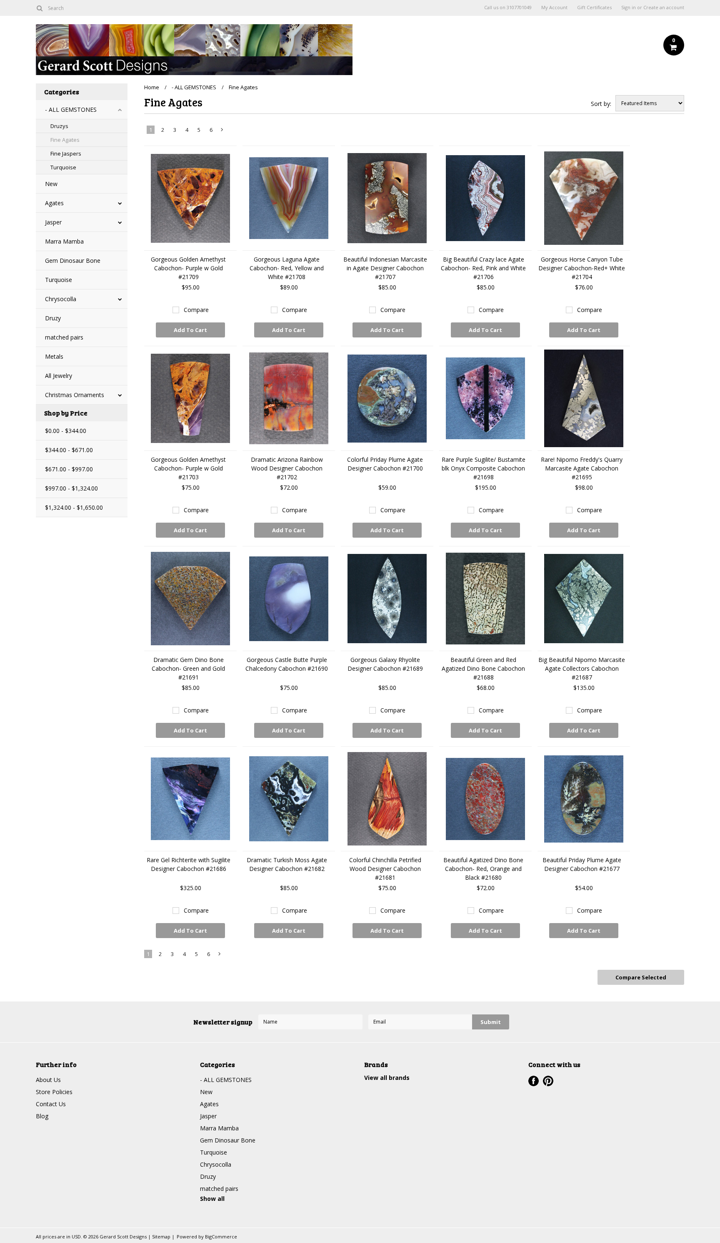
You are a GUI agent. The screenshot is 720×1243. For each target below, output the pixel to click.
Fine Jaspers (65, 153)
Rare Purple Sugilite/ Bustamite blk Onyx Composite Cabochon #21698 (483, 468)
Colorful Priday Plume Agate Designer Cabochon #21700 (385, 463)
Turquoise (63, 167)
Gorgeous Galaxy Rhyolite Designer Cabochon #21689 (385, 664)
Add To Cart (190, 330)
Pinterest (548, 1081)
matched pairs (64, 337)
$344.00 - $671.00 (69, 450)
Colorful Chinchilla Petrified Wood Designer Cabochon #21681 (385, 868)
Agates (54, 203)
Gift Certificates (594, 7)
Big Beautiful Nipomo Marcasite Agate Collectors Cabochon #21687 (581, 668)
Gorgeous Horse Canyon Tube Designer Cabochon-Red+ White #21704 (581, 268)
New (51, 184)
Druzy (53, 318)
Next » (222, 131)
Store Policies (54, 1092)
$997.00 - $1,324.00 (71, 488)
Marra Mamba (64, 241)
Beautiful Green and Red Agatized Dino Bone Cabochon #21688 (483, 668)
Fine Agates (65, 139)
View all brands (387, 1078)
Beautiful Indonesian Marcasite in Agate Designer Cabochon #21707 (385, 268)
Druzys (59, 126)
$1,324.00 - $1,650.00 (74, 507)
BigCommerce (221, 1236)
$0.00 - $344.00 (65, 431)
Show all (212, 1199)
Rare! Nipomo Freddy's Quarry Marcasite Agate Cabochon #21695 (581, 468)
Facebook (533, 1081)
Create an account (663, 7)
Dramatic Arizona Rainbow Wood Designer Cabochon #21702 (287, 468)
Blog (42, 1116)
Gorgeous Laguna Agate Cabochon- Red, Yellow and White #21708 (287, 268)
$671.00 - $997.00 (69, 469)
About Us (48, 1080)
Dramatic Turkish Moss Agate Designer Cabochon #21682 (287, 864)
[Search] (39, 8)
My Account (554, 7)
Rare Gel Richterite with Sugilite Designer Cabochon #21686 (188, 864)
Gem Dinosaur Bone (72, 260)
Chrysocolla (60, 299)
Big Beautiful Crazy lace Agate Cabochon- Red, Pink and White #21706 (483, 268)
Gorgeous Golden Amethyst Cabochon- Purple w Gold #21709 (188, 268)
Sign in (628, 7)
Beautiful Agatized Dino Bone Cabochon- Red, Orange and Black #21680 (483, 868)
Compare (196, 310)
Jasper (53, 222)
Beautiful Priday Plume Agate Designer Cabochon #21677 (581, 864)
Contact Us (51, 1104)
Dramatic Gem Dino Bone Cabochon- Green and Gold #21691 (188, 668)
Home (151, 87)
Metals (54, 356)
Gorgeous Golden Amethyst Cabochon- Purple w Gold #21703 (188, 468)
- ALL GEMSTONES (71, 109)
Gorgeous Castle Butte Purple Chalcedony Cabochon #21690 (286, 664)
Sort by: (601, 104)
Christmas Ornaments (74, 395)
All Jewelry (58, 376)
